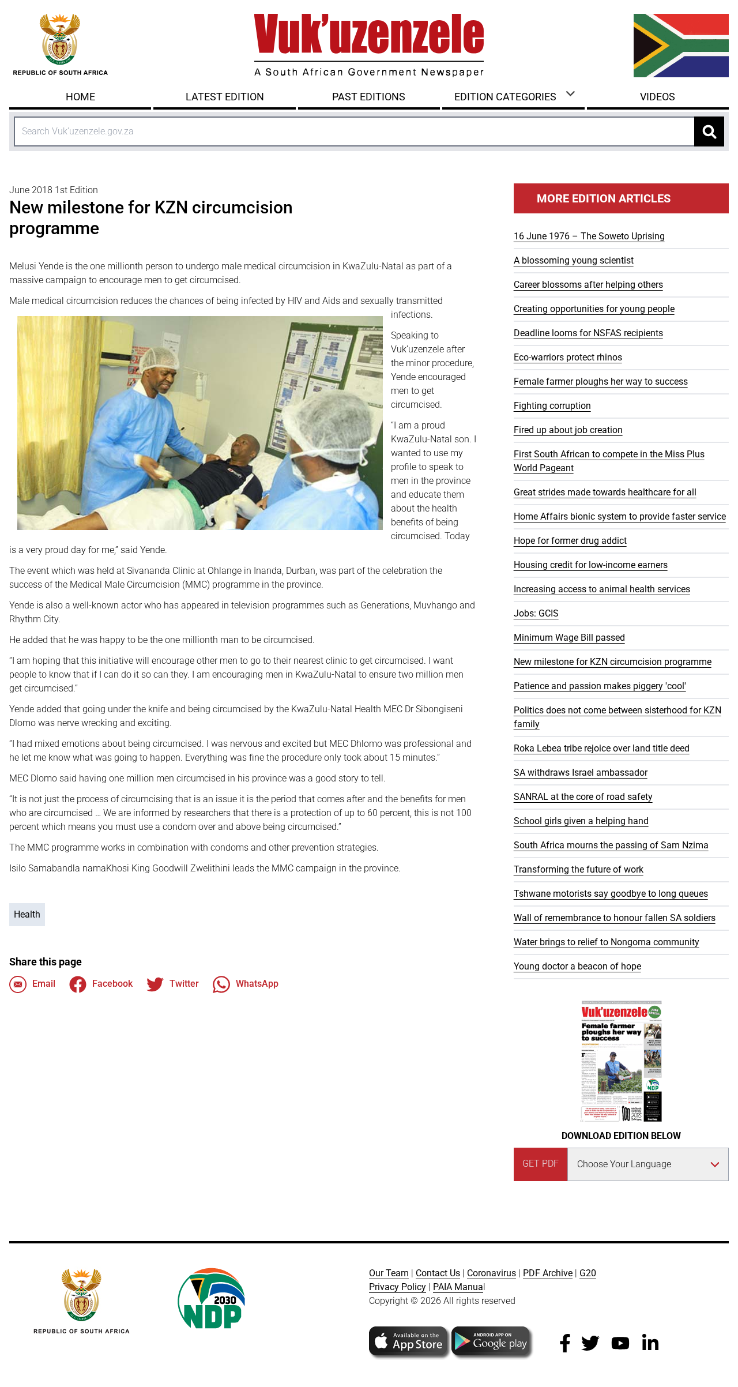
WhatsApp (257, 983)
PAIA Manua (458, 1286)
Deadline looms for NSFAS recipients (588, 333)
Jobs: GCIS (536, 613)
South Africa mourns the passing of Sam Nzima (611, 845)
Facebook (112, 983)
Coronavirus (491, 1273)
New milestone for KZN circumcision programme (612, 661)
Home (80, 97)
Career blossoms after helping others (588, 284)
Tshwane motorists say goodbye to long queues (611, 893)
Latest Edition (225, 97)
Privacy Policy (397, 1286)
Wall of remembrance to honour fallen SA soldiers (615, 917)
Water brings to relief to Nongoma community (606, 942)
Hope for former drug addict (570, 540)
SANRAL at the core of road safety (583, 796)
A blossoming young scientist (574, 260)
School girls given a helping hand (581, 820)
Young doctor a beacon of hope (577, 966)
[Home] (369, 45)
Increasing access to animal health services (602, 589)
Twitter (184, 983)
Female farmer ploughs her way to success (601, 381)
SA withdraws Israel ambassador (580, 772)
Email (43, 983)
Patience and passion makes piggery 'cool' (600, 686)
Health (27, 914)
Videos (657, 97)
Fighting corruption (552, 405)
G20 (587, 1273)
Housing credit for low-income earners (591, 564)
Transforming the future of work (578, 869)
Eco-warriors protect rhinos (568, 357)
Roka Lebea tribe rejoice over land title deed (602, 748)
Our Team (389, 1273)
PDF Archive (548, 1273)
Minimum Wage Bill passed (569, 637)
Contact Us (438, 1273)
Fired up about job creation (568, 429)
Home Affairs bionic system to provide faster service (620, 516)
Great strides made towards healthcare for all (605, 492)
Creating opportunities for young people (594, 308)
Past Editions (368, 97)
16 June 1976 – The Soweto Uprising (589, 236)
